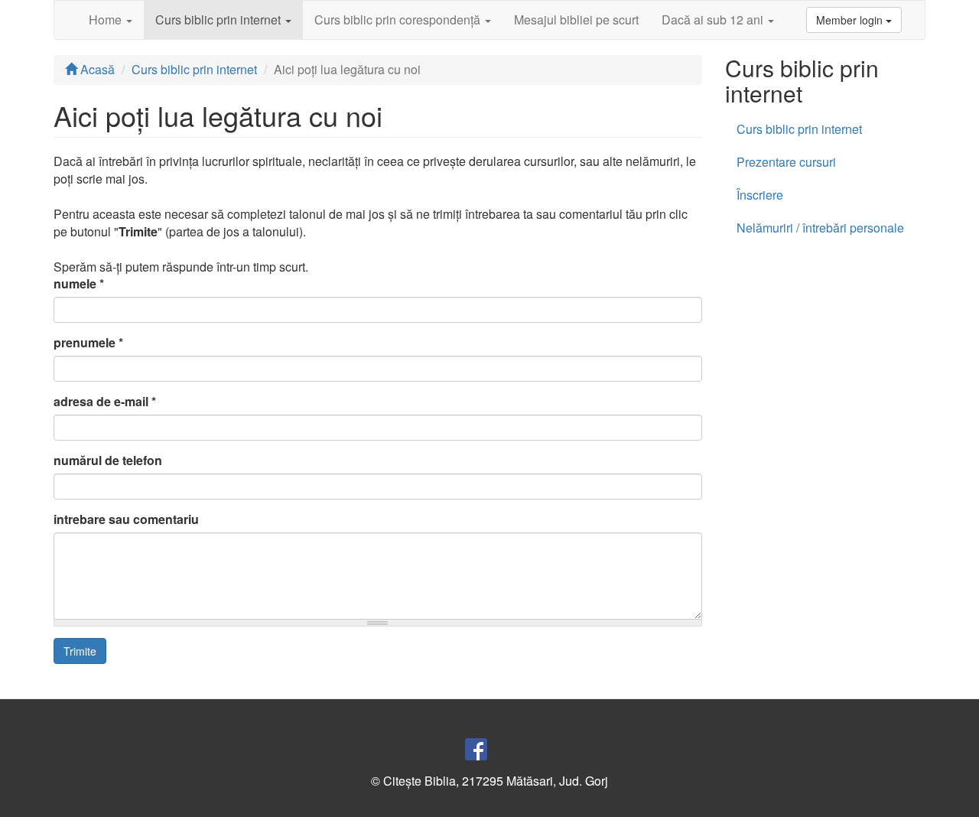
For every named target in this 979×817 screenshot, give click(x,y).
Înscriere (760, 194)
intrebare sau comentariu (126, 519)
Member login (851, 20)
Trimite (79, 651)
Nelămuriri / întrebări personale (820, 227)
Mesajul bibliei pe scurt (576, 19)
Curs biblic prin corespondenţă (398, 19)
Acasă (96, 69)
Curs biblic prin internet (219, 19)
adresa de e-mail (105, 401)
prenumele (88, 342)
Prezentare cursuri (786, 162)
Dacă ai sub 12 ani (714, 19)
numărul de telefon (108, 460)
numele (79, 283)
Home (107, 19)
